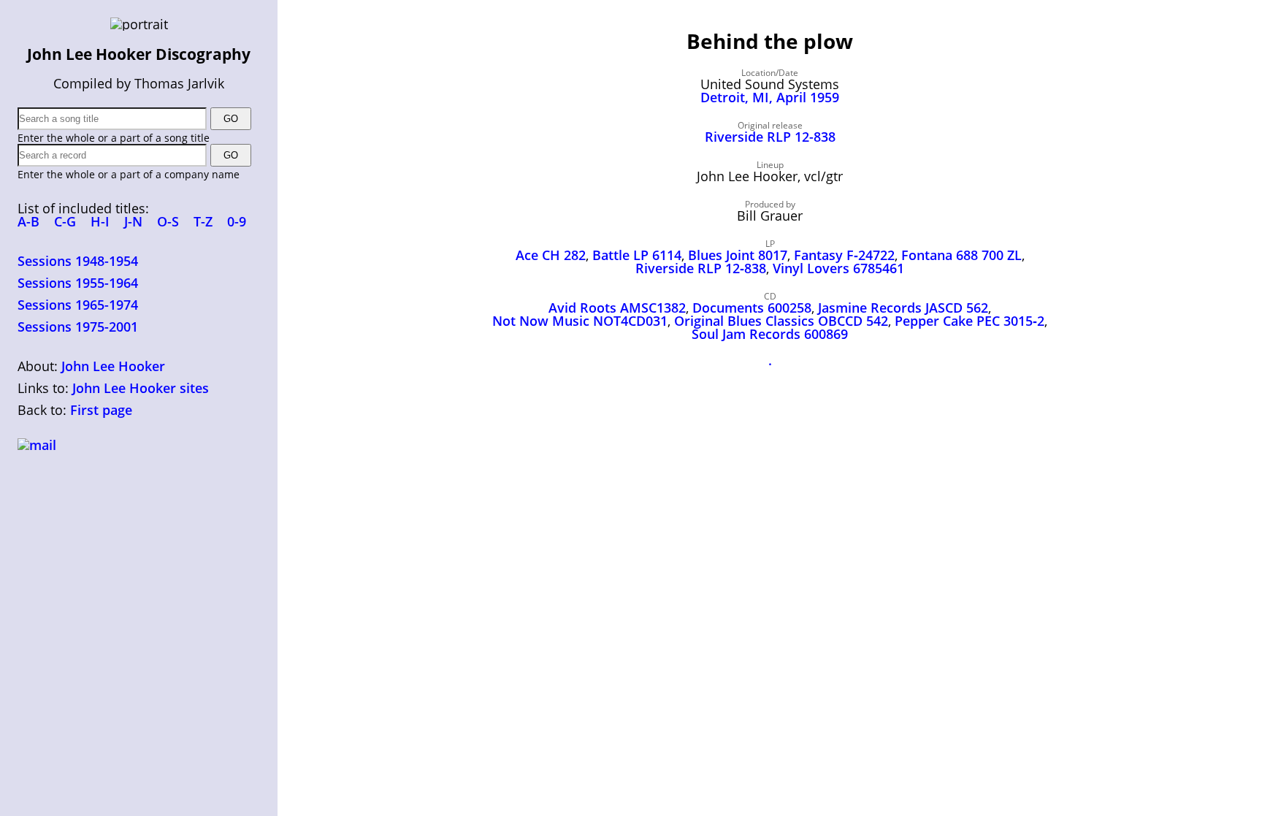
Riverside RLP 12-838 (770, 136)
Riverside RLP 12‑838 (700, 268)
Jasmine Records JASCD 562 (903, 307)
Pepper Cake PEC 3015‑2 (969, 320)
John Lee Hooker (113, 366)
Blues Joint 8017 (737, 255)
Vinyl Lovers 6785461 (838, 268)
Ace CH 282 (551, 255)
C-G (65, 221)
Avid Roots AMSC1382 (617, 307)
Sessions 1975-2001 (78, 326)
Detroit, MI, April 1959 (769, 97)
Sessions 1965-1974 (78, 304)
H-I (100, 221)
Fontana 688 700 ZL (961, 255)
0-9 (236, 221)
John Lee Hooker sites (140, 388)
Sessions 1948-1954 (78, 261)
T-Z (203, 221)
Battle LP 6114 (636, 255)
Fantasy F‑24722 (844, 255)
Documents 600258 (751, 307)
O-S (168, 221)
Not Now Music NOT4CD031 (580, 320)
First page (101, 410)
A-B (28, 221)
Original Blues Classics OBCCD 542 (781, 320)
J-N (133, 221)
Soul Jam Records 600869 (770, 334)
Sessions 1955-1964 (78, 282)
